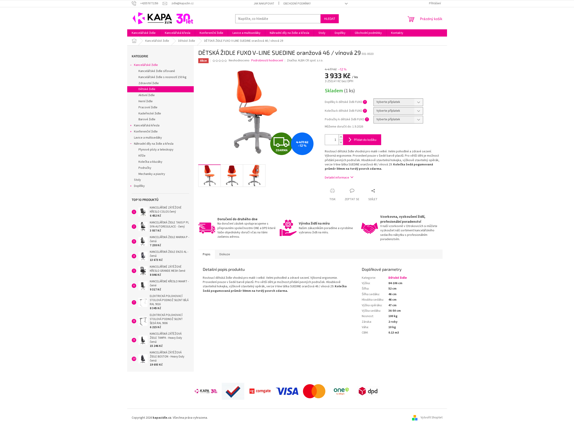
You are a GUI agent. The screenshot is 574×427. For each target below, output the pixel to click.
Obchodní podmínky (297, 4)
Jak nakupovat (264, 4)
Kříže (141, 155)
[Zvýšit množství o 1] (341, 137)
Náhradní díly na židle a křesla (153, 144)
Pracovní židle (147, 107)
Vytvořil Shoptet (432, 417)
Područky (144, 168)
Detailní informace (337, 177)
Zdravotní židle (148, 83)
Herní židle (145, 101)
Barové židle (146, 119)
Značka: (305, 60)
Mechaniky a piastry (151, 174)
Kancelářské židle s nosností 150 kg (162, 77)
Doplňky (139, 186)
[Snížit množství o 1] (341, 142)
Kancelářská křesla (146, 125)
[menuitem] (143, 33)
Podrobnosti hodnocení (267, 60)
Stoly (137, 180)
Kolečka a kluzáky (150, 162)
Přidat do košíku (365, 140)
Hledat (329, 19)
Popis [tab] (206, 254)
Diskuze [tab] (224, 254)
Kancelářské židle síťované (156, 71)
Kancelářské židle (146, 65)
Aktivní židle (146, 95)
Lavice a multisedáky (148, 137)
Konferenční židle (146, 131)
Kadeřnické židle (149, 113)
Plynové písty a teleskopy (155, 149)
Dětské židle (146, 89)
